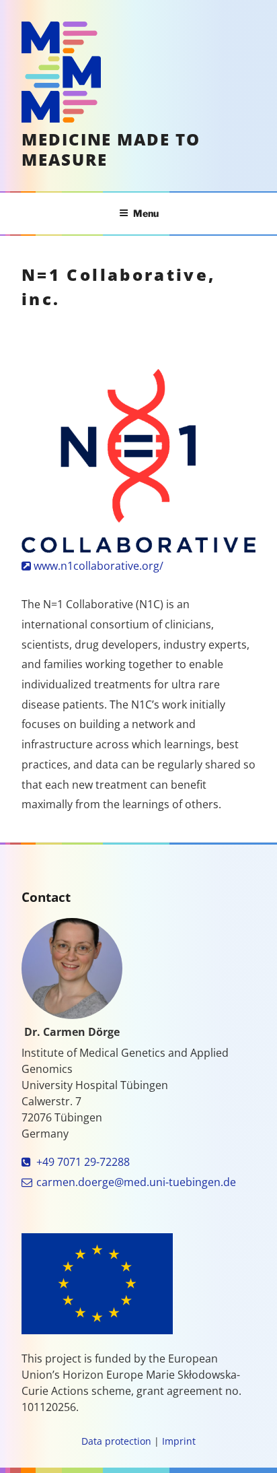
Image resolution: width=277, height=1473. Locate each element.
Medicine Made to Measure (111, 149)
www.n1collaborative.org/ (98, 565)
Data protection (116, 1441)
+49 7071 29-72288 (83, 1161)
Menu (146, 213)
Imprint (179, 1441)
